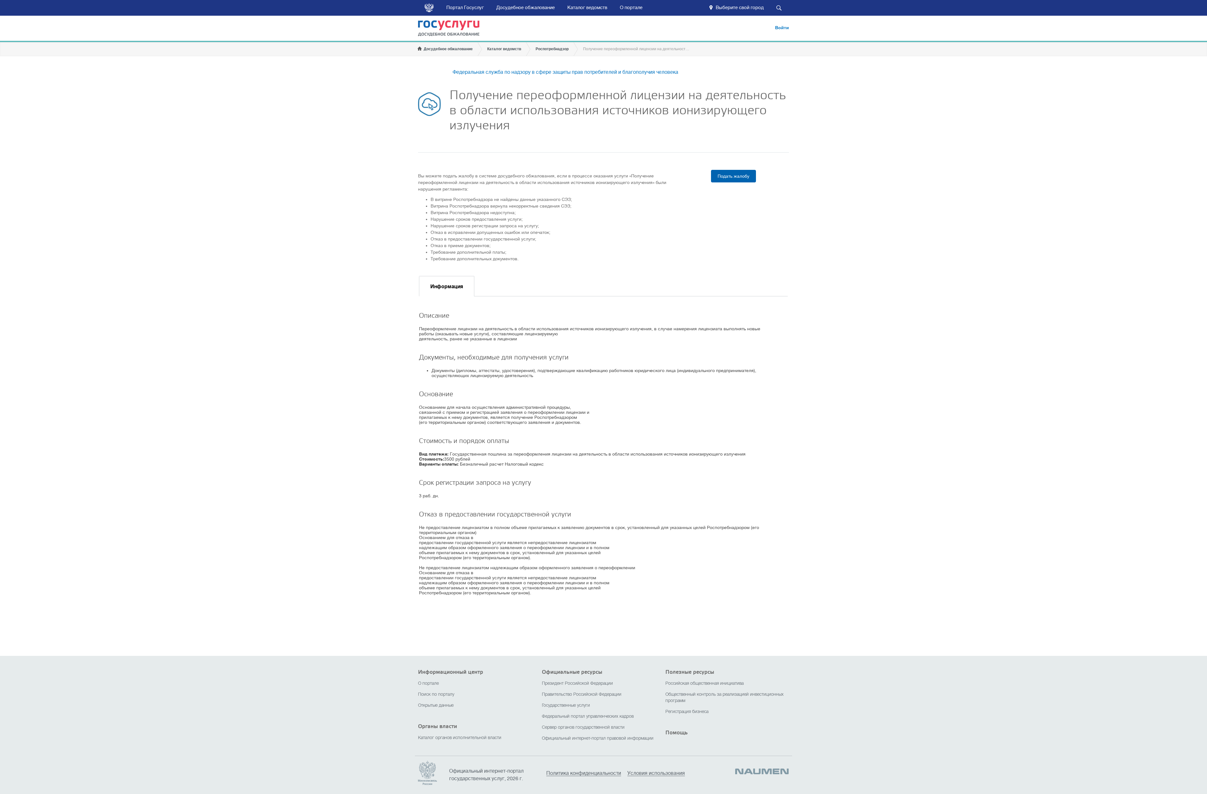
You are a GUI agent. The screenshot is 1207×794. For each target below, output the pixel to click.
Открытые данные (436, 706)
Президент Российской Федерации (577, 684)
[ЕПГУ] (453, 29)
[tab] (446, 286)
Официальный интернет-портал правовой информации (597, 739)
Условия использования (656, 773)
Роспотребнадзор (552, 49)
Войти (782, 27)
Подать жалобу (733, 176)
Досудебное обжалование (525, 7)
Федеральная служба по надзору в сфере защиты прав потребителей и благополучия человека (565, 72)
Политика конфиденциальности (583, 773)
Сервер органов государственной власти (583, 728)
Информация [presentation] (446, 286)
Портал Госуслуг (465, 7)
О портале (631, 7)
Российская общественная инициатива (704, 684)
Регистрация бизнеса (686, 712)
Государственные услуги (566, 706)
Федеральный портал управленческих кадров (588, 717)
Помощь (676, 732)
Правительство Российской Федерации (581, 695)
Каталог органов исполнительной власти (459, 738)
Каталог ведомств (587, 7)
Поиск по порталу (436, 695)
